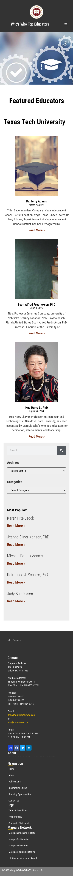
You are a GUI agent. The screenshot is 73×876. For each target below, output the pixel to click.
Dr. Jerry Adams (36, 201)
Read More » (37, 230)
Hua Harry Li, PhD (36, 407)
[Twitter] (22, 748)
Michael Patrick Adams (25, 556)
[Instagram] (10, 748)
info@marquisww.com (18, 722)
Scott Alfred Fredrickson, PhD (36, 304)
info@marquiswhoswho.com (21, 715)
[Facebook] (16, 748)
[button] (66, 24)
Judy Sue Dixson (20, 593)
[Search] (61, 450)
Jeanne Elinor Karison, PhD (28, 537)
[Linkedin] (29, 748)
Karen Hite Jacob (20, 518)
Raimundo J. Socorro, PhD (27, 574)
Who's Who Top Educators (30, 24)
